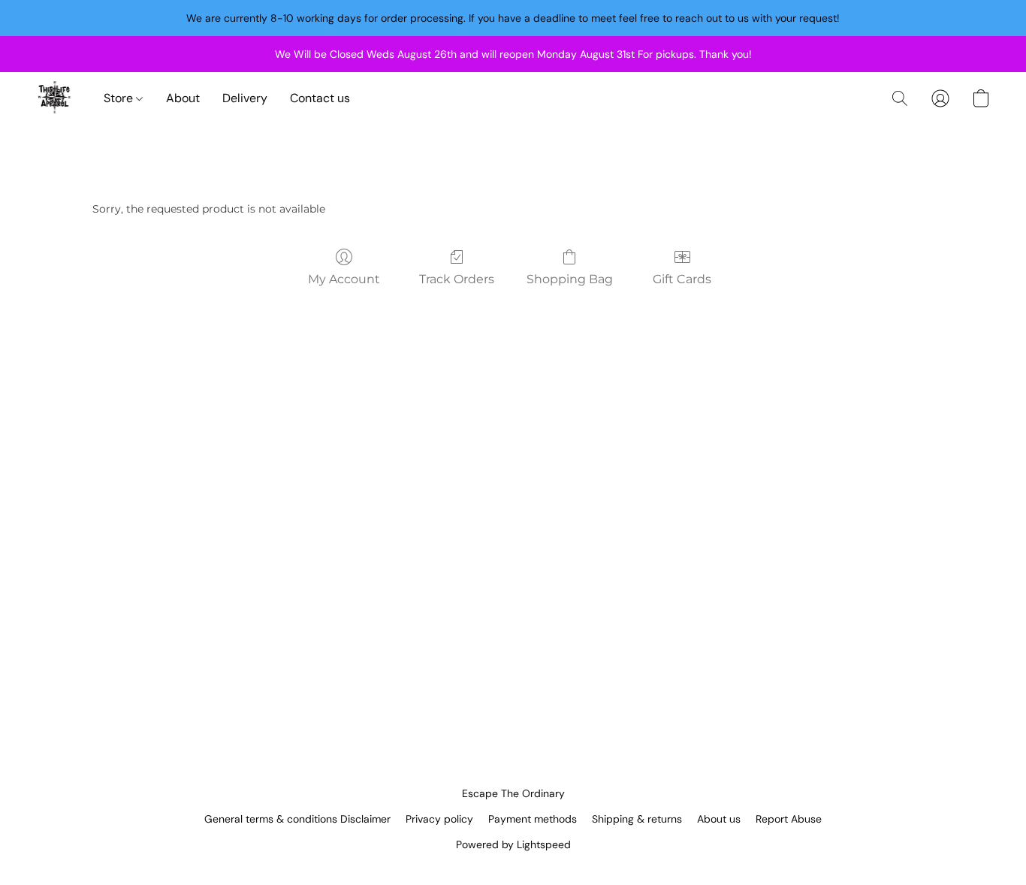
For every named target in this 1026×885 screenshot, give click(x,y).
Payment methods (532, 819)
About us (719, 819)
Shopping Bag (570, 279)
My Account (344, 279)
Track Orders (456, 279)
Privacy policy (439, 819)
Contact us (320, 98)
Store (120, 98)
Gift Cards (682, 279)
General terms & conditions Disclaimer (297, 819)
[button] (55, 98)
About (183, 98)
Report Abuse (789, 819)
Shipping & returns (637, 819)
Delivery (244, 98)
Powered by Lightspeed (513, 844)
